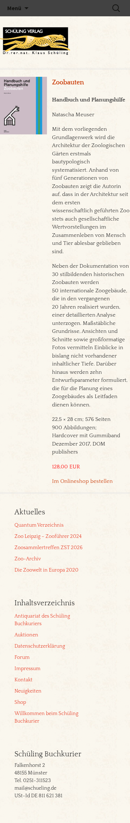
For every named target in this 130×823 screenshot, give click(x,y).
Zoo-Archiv (27, 559)
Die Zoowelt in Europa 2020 (46, 570)
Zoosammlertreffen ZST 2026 (48, 548)
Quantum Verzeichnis (39, 525)
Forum (22, 657)
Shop (20, 702)
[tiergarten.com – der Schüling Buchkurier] (36, 42)
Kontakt (23, 680)
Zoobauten (68, 82)
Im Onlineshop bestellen (82, 481)
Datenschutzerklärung (39, 646)
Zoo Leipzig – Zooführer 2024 (48, 536)
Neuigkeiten (28, 691)
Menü (14, 8)
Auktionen (26, 635)
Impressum (27, 669)
